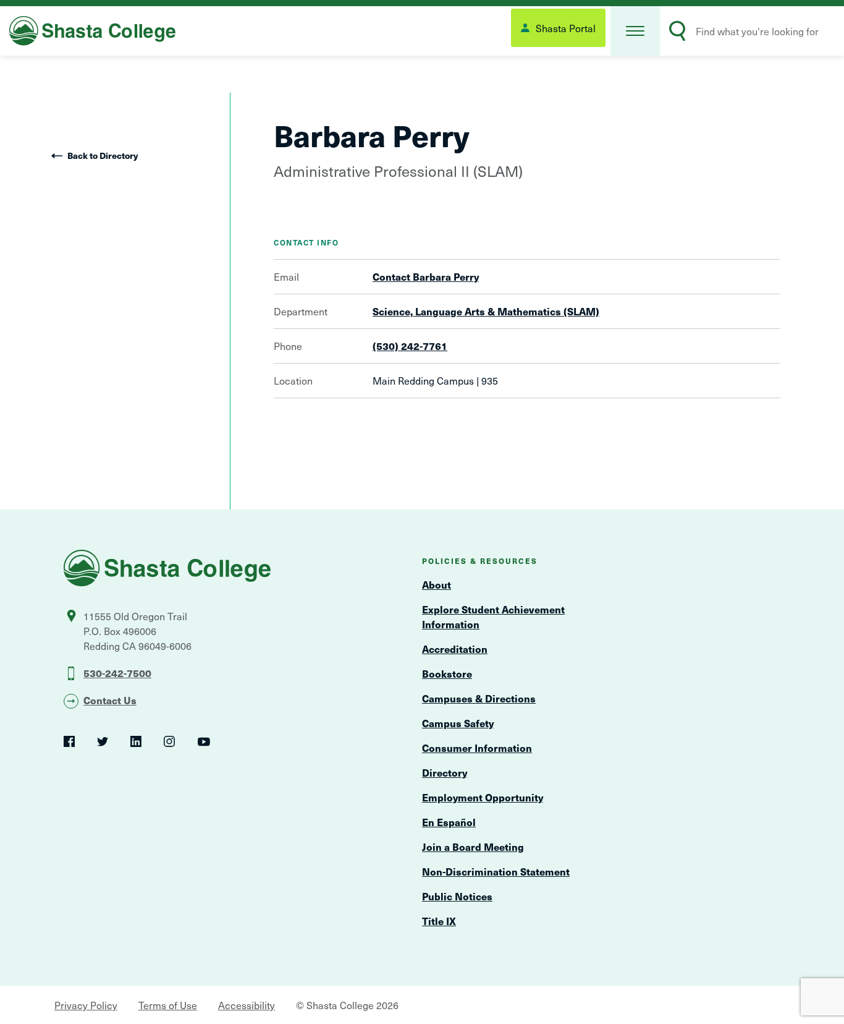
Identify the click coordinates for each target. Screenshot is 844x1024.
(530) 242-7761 (410, 345)
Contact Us (110, 700)
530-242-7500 (117, 672)
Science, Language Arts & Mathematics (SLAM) (486, 311)
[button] (635, 31)
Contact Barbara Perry (426, 276)
